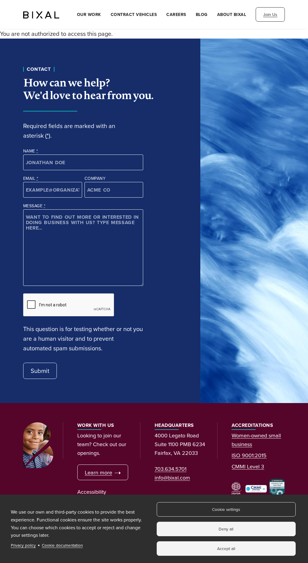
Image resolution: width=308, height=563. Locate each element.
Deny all (226, 529)
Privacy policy (23, 545)
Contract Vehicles (134, 14)
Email (30, 178)
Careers (176, 14)
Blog (202, 14)
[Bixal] (41, 14)
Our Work (89, 14)
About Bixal (231, 14)
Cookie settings (226, 509)
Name (30, 151)
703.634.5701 (170, 469)
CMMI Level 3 (248, 466)
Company (95, 178)
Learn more (98, 472)
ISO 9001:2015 (249, 455)
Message (34, 206)
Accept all (226, 548)
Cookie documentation (62, 545)
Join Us (270, 14)
